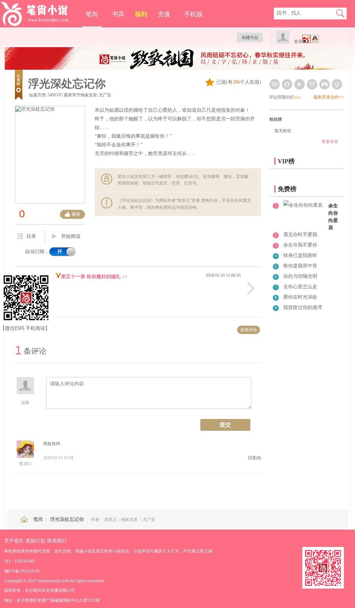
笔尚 (92, 14)
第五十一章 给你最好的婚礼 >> (94, 276)
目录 (31, 236)
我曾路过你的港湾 (302, 307)
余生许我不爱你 (300, 245)
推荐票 (72, 214)
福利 (141, 14)
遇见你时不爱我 (300, 234)
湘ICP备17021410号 (22, 571)
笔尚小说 (39, 14)
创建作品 (250, 37)
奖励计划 (35, 540)
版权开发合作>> (329, 97)
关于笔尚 (14, 540)
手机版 (193, 14)
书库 (118, 14)
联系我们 (57, 540)
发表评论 (248, 329)
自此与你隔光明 (300, 276)
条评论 (30, 351)
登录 (298, 41)
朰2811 (25, 463)
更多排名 (330, 141)
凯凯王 (110, 519)
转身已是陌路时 (300, 255)
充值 (164, 14)
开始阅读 (70, 236)
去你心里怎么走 (300, 286)
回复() (254, 457)
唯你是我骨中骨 (300, 265)
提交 (225, 425)
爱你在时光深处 (300, 297)
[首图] (178, 68)
